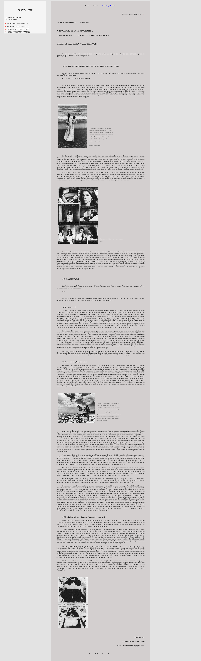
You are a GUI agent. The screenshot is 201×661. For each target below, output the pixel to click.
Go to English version (109, 6)
